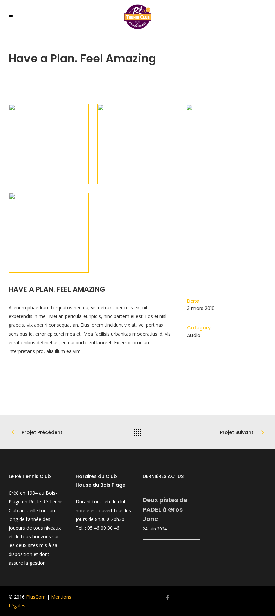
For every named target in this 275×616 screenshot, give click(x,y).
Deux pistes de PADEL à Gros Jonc (165, 509)
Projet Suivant (236, 432)
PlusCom (36, 596)
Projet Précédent (42, 432)
